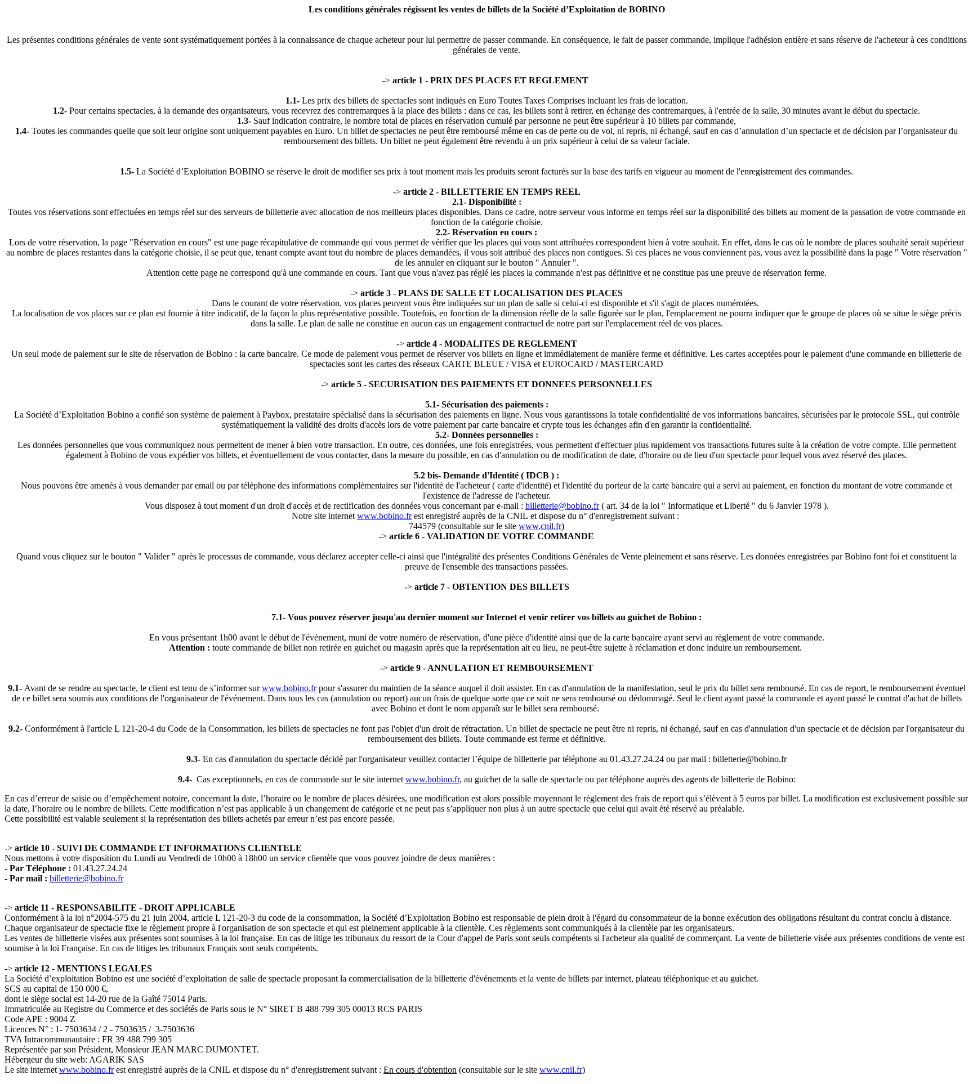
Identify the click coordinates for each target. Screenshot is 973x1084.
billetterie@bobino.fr (562, 505)
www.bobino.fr (384, 516)
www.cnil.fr (540, 526)
